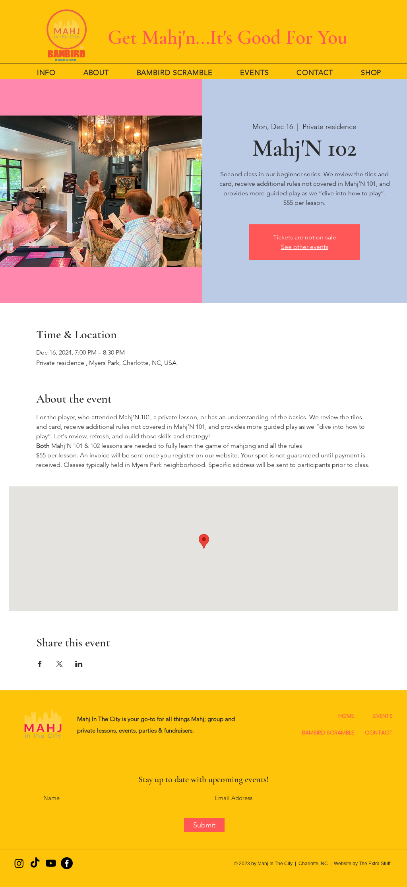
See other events (304, 247)
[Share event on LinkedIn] (79, 664)
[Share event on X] (59, 664)
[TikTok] (35, 863)
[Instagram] (19, 863)
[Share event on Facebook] (40, 664)
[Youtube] (51, 863)
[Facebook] (67, 863)
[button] (46, 72)
